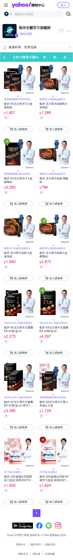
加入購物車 (20, 129)
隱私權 (36, 554)
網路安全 (23, 554)
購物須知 (50, 544)
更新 (63, 535)
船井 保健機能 (47, 57)
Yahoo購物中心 (28, 5)
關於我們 (36, 544)
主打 (6, 57)
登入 (63, 5)
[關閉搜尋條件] (11, 14)
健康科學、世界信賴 (23, 47)
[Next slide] (32, 78)
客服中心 (21, 544)
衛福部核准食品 (67, 57)
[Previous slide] (5, 78)
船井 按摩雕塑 (57, 57)
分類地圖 (50, 554)
